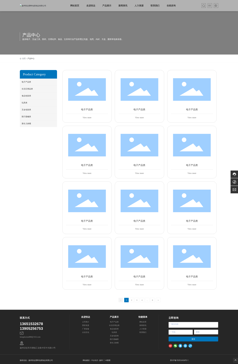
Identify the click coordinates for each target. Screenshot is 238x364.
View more (87, 117)
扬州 (101, 360)
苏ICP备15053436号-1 (179, 360)
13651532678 (31, 324)
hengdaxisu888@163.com (30, 337)
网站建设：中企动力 (90, 360)
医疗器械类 (26, 117)
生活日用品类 (27, 89)
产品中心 (31, 35)
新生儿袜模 (26, 124)
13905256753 (31, 328)
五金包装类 (26, 110)
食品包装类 (26, 96)
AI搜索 (107, 360)
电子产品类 (26, 82)
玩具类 (24, 103)
